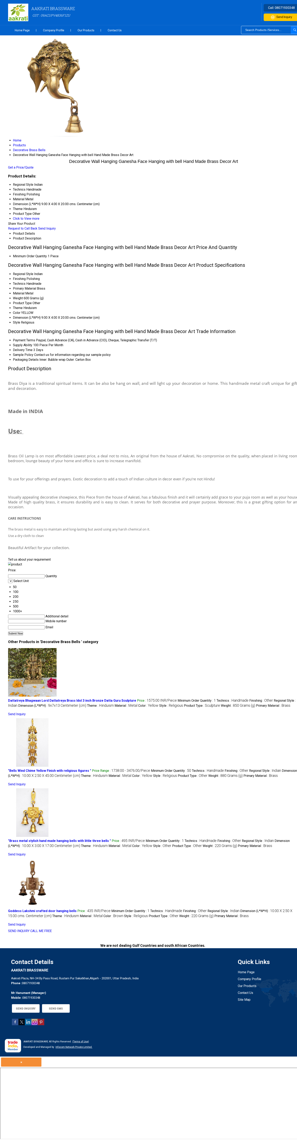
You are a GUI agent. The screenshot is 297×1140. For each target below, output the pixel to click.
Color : (148, 706)
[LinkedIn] (28, 1024)
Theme (18, 308)
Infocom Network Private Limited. (74, 1047)
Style (16, 322)
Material (18, 293)
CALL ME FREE (41, 931)
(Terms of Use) (80, 1041)
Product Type (22, 303)
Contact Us (115, 30)
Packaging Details (26, 360)
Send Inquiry (47, 228)
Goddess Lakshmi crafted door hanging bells (42, 911)
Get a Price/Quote (21, 167)
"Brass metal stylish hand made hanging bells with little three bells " (59, 841)
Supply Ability (22, 345)
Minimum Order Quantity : (197, 700)
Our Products (86, 30)
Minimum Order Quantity (30, 256)
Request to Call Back (22, 228)
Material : (126, 706)
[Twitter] (21, 1024)
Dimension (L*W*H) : (52, 706)
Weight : (238, 706)
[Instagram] (34, 1024)
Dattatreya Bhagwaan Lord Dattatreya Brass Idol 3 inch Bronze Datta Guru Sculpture (72, 700)
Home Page (22, 30)
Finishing (19, 279)
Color (16, 313)
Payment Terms (24, 340)
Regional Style (23, 274)
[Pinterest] (41, 1024)
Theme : (100, 706)
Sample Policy (23, 355)
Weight (18, 298)
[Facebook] (15, 1024)
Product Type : (202, 706)
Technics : (233, 700)
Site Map (244, 1000)
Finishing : (261, 700)
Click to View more (26, 218)
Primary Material (24, 288)
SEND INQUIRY (18, 931)
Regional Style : (265, 771)
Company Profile (53, 30)
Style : (171, 706)
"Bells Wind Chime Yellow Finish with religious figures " (49, 771)
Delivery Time (23, 350)
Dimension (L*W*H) (27, 318)
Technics (19, 284)
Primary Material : (273, 706)
